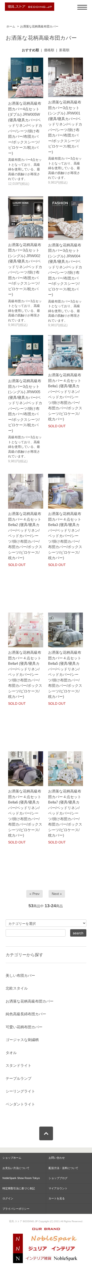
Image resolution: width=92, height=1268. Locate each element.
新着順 (64, 50)
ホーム (10, 26)
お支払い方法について (15, 1168)
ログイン (7, 1198)
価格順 (49, 50)
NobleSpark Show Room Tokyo (21, 1178)
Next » (57, 894)
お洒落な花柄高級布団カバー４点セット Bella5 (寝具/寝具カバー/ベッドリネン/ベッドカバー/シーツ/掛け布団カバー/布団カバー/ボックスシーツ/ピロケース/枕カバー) (65, 674)
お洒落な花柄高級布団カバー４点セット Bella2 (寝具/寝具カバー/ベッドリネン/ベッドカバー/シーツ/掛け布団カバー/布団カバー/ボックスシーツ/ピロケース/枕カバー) (25, 536)
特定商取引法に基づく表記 (18, 1188)
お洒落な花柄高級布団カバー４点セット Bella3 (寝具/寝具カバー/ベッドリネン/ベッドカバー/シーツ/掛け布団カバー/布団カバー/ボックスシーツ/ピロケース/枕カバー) (65, 536)
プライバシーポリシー (15, 1208)
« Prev (34, 894)
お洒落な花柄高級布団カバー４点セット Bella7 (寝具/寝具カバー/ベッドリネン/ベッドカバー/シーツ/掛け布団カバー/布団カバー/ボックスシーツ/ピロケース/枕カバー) (65, 813)
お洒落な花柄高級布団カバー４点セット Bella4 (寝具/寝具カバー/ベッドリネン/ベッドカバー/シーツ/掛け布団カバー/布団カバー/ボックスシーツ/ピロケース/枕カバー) (25, 674)
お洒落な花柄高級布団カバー (39, 26)
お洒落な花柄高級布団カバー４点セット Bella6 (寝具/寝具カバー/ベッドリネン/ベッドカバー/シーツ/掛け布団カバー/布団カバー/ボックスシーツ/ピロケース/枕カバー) (25, 813)
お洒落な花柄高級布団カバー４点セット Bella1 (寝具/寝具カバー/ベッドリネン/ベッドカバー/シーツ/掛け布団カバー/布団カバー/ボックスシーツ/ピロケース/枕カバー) (65, 397)
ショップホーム (11, 1157)
